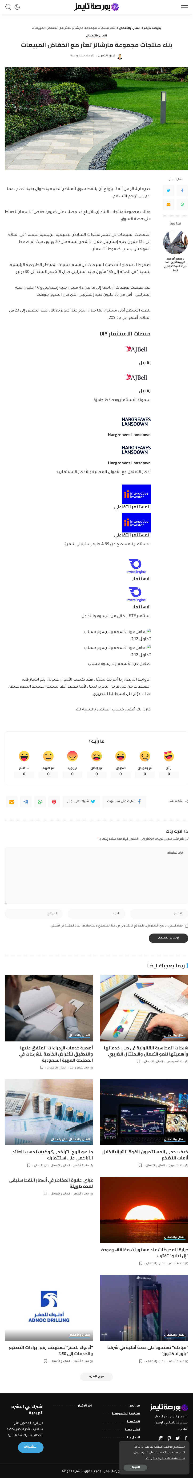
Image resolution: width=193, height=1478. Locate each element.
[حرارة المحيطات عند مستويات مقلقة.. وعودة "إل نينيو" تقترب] (144, 1210)
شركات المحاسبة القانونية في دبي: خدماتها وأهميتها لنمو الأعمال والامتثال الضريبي (146, 1051)
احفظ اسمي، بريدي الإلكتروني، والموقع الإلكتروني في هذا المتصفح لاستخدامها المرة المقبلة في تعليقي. (117, 926)
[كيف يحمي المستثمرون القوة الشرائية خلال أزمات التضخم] (144, 1112)
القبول (135, 1467)
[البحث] (10, 7)
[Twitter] (168, 190)
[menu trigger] (183, 7)
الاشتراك (30, 1447)
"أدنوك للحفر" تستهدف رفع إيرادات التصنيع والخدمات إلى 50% (51, 1350)
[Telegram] (26, 802)
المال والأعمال (96, 36)
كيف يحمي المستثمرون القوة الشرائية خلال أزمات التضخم (145, 1155)
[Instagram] (161, 1439)
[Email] (168, 204)
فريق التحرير (106, 56)
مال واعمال (59, 1139)
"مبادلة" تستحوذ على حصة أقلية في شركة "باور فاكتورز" (147, 1350)
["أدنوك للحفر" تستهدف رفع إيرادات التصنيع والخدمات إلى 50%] (49, 1308)
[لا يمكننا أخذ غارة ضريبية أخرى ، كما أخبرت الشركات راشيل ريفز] (175, 242)
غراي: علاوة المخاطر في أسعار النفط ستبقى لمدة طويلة (51, 1183)
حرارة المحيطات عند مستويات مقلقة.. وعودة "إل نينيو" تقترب (144, 1253)
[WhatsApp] (182, 204)
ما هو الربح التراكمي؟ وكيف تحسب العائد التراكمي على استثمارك (52, 1155)
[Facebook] (182, 190)
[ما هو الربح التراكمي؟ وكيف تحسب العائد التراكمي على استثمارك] (49, 1112)
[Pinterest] (54, 802)
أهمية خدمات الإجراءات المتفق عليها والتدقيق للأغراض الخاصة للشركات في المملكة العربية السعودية (56, 1054)
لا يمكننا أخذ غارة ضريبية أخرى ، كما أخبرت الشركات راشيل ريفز (175, 264)
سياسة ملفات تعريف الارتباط (165, 1458)
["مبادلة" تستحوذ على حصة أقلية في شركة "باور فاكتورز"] (144, 1308)
